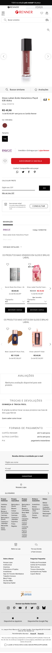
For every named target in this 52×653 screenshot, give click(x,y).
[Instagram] (8, 608)
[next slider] (1, 288)
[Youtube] (20, 608)
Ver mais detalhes (11, 247)
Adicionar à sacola (30, 161)
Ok (44, 188)
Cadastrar (27, 476)
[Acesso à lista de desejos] (41, 14)
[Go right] (48, 56)
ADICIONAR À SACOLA (15, 310)
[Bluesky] (43, 608)
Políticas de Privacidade (35, 637)
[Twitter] (32, 608)
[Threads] (38, 608)
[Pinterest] (14, 608)
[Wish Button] (5, 161)
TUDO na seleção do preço (26, 3)
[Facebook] (26, 608)
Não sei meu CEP (8, 193)
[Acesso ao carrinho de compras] (46, 14)
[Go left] (4, 56)
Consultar (38, 206)
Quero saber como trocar (12, 418)
